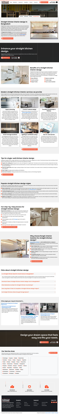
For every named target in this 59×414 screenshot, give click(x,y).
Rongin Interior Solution (34, 242)
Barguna (15, 365)
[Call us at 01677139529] (53, 2)
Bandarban (16, 363)
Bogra (22, 369)
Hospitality (26, 2)
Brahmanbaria (5, 371)
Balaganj (13, 361)
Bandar (4, 363)
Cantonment (12, 371)
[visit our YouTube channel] (56, 402)
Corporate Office (45, 402)
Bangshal (4, 365)
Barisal (25, 365)
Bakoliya (8, 361)
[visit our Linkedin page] (53, 402)
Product (31, 2)
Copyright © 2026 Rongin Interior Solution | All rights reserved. (12, 412)
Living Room (18, 402)
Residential (15, 2)
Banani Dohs (23, 361)
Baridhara (20, 365)
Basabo (4, 367)
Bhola (21, 367)
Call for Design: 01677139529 (30, 149)
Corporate (35, 2)
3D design (15, 219)
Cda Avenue (18, 371)
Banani (18, 361)
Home (11, 2)
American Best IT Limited (49, 412)
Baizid (4, 361)
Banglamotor (22, 363)
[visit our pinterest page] (54, 402)
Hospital (35, 402)
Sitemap (56, 412)
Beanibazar (16, 367)
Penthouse (35, 405)
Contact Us (44, 2)
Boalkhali (17, 369)
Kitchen (30, 16)
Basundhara (10, 367)
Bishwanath (12, 369)
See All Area (53, 352)
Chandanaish (5, 373)
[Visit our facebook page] (51, 402)
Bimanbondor (5, 369)
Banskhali (10, 365)
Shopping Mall (44, 405)
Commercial (20, 2)
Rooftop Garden (27, 405)
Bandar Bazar (10, 363)
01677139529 (22, 34)
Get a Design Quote (7, 38)
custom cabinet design (26, 112)
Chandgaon (12, 373)
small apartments (32, 189)
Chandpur (17, 373)
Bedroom (17, 405)
